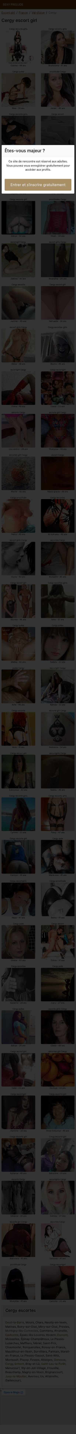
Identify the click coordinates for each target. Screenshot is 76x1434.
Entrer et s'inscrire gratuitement (38, 185)
